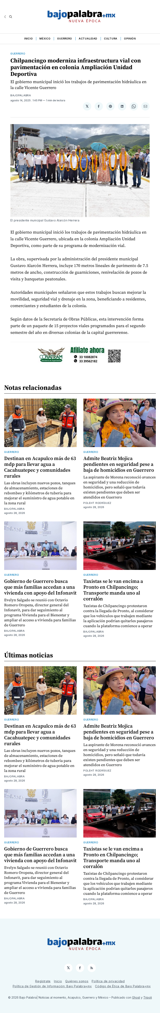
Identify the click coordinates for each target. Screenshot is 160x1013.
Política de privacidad (108, 981)
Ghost (136, 997)
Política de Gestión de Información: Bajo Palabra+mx (52, 986)
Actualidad (88, 38)
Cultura (110, 38)
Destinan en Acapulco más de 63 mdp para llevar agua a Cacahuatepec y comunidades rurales (40, 467)
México (44, 38)
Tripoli (147, 997)
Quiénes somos (76, 981)
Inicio (28, 38)
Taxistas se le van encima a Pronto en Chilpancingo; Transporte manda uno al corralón (113, 590)
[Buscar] (10, 16)
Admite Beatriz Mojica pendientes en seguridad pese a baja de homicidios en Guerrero (118, 464)
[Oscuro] (5, 17)
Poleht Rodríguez (97, 503)
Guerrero (64, 38)
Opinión (130, 38)
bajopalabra (20, 95)
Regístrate (43, 981)
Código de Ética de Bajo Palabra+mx (123, 986)
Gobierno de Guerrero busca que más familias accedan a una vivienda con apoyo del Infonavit (40, 587)
